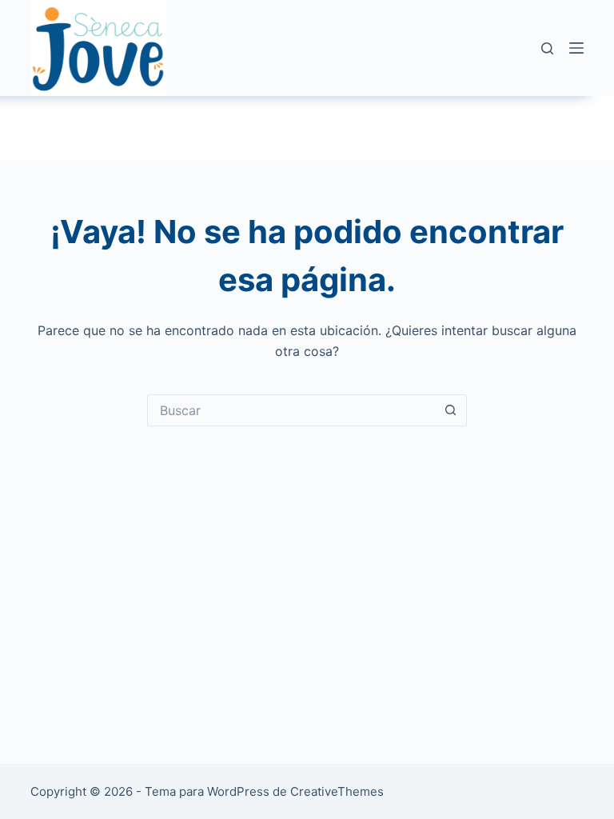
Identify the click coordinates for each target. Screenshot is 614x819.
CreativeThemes (337, 791)
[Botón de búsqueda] (451, 410)
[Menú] (576, 48)
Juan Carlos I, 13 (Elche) (227, 127)
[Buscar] (547, 48)
